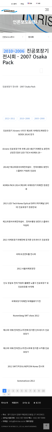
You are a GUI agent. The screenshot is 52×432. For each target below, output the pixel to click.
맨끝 (9, 394)
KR (39, 3)
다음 (4, 394)
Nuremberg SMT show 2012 (26, 315)
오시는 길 (26, 402)
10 (43, 390)
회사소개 (4, 402)
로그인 (38, 402)
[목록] (41, 70)
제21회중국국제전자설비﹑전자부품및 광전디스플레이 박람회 (26, 223)
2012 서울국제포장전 (26, 268)
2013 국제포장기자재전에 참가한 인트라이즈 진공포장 (26, 239)
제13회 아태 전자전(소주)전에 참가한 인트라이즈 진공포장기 (26, 331)
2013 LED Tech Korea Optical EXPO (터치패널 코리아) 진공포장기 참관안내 (26, 205)
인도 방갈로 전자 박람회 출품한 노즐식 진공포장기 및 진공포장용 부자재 (26, 284)
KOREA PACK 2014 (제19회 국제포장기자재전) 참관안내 (26, 187)
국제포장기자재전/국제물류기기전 (26, 301)
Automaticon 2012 (26, 380)
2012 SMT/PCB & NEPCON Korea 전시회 (26, 366)
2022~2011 (10, 118)
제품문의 (15, 402)
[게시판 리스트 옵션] (47, 70)
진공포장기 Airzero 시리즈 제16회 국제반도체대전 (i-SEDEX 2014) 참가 (26, 132)
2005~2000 (39, 118)
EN (31, 3)
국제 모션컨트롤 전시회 (26, 254)
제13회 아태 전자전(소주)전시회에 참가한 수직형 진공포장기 (26, 350)
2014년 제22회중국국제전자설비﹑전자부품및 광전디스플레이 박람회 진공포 (26, 168)
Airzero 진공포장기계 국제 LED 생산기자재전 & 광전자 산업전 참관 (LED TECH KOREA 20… (26, 150)
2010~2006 (25, 118)
